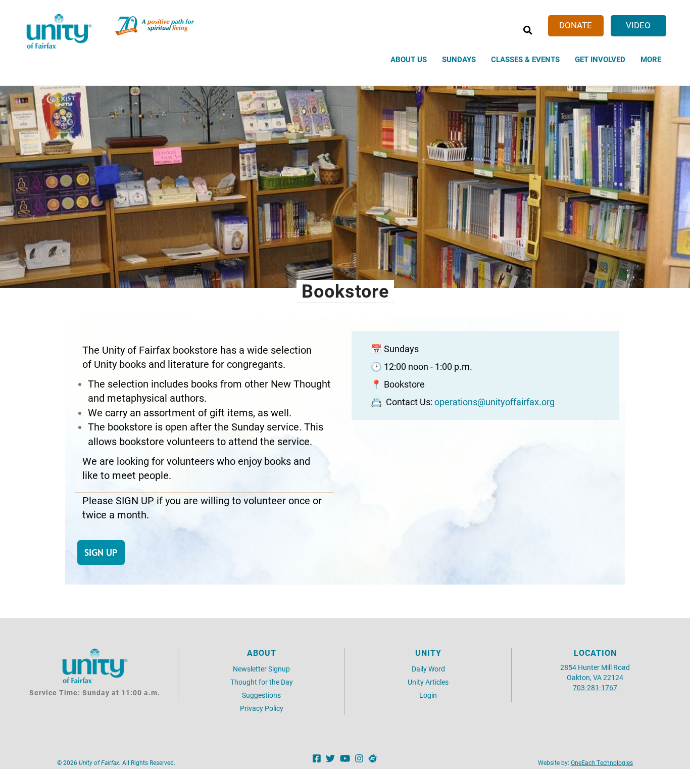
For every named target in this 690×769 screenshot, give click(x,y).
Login (428, 695)
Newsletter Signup (261, 669)
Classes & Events (525, 59)
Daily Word (428, 669)
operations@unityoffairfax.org (494, 402)
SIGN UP (101, 552)
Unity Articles (428, 682)
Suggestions (261, 695)
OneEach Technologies (602, 762)
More (650, 59)
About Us (408, 59)
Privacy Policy (261, 708)
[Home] (59, 31)
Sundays (459, 59)
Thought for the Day (261, 682)
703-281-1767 (595, 687)
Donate (575, 25)
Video (638, 25)
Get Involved (600, 59)
